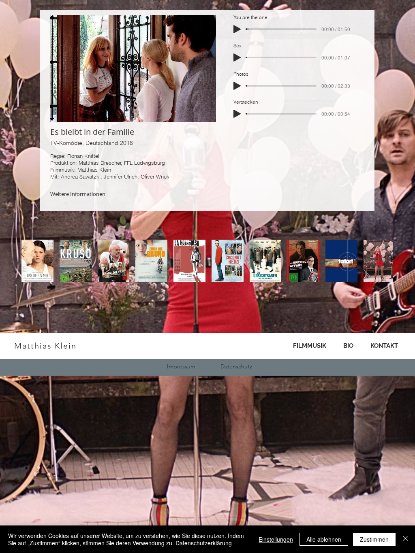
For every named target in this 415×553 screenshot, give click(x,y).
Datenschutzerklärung (203, 543)
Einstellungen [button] (276, 539)
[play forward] (383, 261)
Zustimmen (374, 539)
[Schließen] (405, 539)
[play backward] (31, 261)
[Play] (237, 29)
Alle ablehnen (323, 539)
